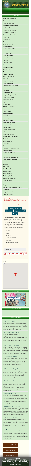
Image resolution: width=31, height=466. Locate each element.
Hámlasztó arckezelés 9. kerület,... (12, 430)
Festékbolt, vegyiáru (8, 74)
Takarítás (5, 164)
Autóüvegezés (6, 39)
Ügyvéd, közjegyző (7, 180)
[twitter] (5, 1)
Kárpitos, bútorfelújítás (8, 106)
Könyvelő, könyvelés (8, 120)
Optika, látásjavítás (7, 141)
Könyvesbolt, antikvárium (9, 122)
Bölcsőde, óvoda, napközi (9, 48)
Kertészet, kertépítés (8, 113)
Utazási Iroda (6, 182)
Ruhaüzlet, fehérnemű (8, 150)
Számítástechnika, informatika (10, 157)
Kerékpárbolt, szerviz (8, 111)
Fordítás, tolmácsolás (8, 81)
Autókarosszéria (7, 28)
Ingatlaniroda (6, 102)
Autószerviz (6, 37)
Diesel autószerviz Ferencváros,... (12, 406)
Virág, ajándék (6, 189)
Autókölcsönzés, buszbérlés (9, 30)
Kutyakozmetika (7, 127)
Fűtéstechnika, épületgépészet (10, 85)
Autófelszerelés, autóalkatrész (10, 25)
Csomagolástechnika (8, 55)
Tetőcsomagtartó (7, 171)
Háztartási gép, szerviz (8, 97)
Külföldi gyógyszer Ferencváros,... (12, 380)
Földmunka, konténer (8, 78)
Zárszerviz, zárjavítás (8, 194)
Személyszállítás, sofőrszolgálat (10, 159)
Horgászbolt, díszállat (8, 99)
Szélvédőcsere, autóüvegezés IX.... (12, 369)
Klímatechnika (6, 115)
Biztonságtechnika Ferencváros (11, 332)
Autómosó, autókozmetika (9, 35)
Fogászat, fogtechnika (8, 76)
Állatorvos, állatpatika (8, 21)
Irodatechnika (6, 104)
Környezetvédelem (7, 125)
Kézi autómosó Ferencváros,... (11, 393)
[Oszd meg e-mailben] (5, 253)
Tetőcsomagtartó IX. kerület (10, 356)
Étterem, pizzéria (7, 69)
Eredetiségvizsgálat (8, 67)
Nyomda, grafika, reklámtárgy (10, 136)
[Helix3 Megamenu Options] (27, 10)
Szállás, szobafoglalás (8, 155)
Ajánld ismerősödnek (15, 208)
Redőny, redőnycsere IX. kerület (11, 345)
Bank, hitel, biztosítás (8, 44)
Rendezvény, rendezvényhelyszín (11, 148)
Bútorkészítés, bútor (8, 51)
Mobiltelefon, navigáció (8, 134)
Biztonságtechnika (7, 46)
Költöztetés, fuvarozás (8, 118)
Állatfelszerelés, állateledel (9, 18)
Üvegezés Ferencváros (9, 321)
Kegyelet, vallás (7, 108)
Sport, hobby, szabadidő (9, 152)
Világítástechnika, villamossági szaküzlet (12, 187)
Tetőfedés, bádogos (8, 173)
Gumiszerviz (6, 90)
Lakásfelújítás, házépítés (9, 129)
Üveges (5, 185)
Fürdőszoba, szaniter (8, 83)
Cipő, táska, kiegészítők (8, 53)
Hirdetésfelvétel (11, 445)
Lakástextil (5, 132)
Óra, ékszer (6, 143)
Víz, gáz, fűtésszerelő (8, 192)
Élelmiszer (5, 65)
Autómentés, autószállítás (9, 32)
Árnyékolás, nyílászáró (8, 23)
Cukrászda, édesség (8, 58)
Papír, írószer (6, 145)
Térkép (15, 214)
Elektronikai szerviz (7, 62)
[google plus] (7, 1)
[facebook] (3, 1)
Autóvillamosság (7, 41)
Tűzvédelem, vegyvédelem (9, 178)
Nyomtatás (9, 211)
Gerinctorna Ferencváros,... (10, 417)
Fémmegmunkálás (7, 71)
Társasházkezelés (7, 169)
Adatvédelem (10, 455)
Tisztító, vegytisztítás (8, 175)
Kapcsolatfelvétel (20, 211)
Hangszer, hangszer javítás (9, 95)
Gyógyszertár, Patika (8, 92)
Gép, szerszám (6, 88)
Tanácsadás (6, 166)
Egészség (5, 60)
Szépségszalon (6, 162)
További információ (15, 464)
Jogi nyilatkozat (10, 450)
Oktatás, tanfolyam (7, 139)
